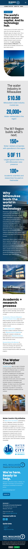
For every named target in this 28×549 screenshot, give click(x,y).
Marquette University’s (17, 336)
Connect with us (8, 6)
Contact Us (6, 526)
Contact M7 (6, 494)
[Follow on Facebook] (7, 519)
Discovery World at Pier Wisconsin (11, 342)
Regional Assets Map (9, 529)
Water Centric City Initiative (11, 420)
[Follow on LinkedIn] (4, 519)
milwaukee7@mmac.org (11, 513)
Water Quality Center (10, 329)
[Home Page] (14, 3)
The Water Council (7, 366)
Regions (6, 527)
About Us (16, 6)
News (21, 6)
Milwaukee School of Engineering (13, 332)
